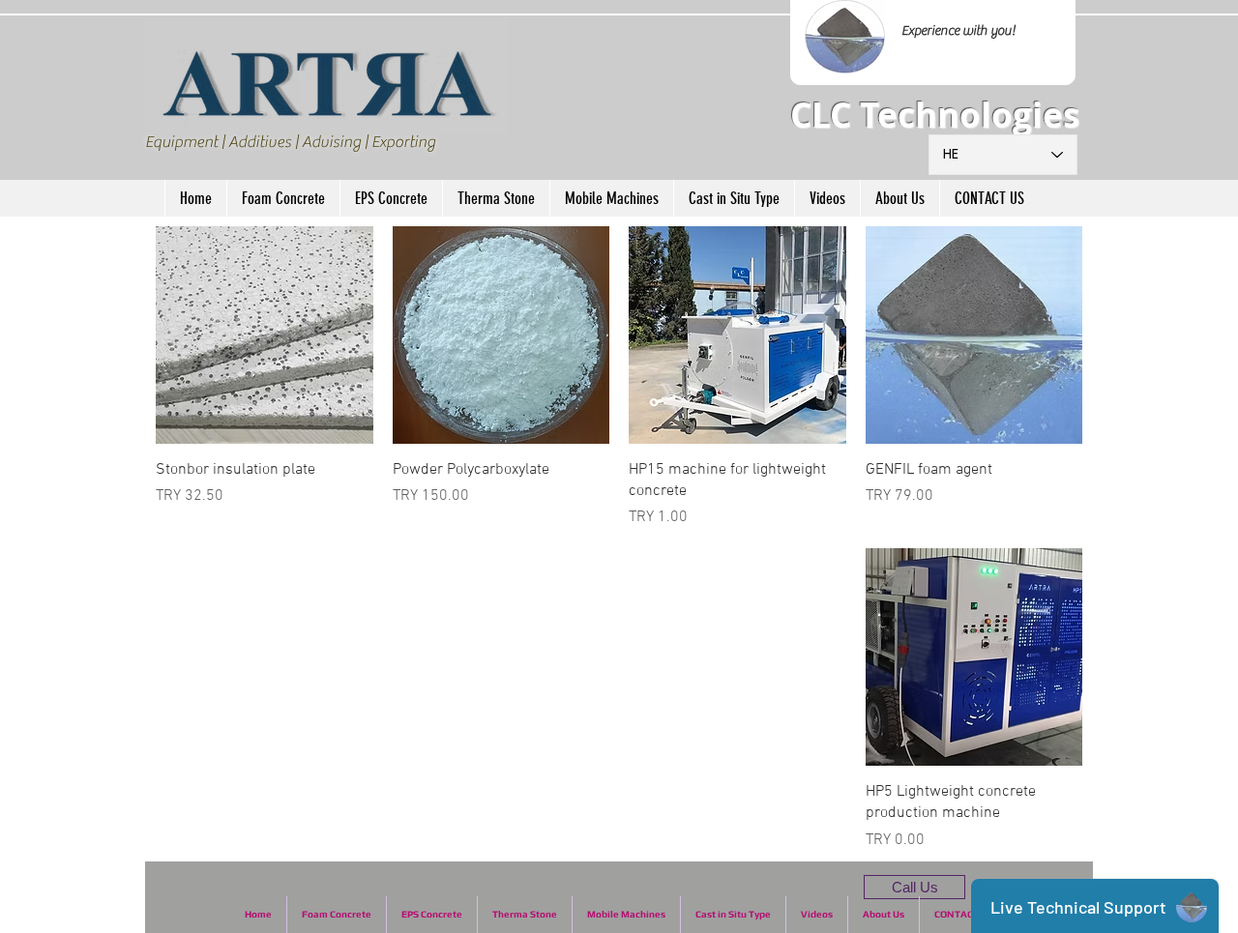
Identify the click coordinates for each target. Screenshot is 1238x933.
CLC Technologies (934, 115)
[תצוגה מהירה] (974, 335)
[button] (282, 198)
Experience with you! (958, 31)
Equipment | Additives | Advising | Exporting (290, 142)
